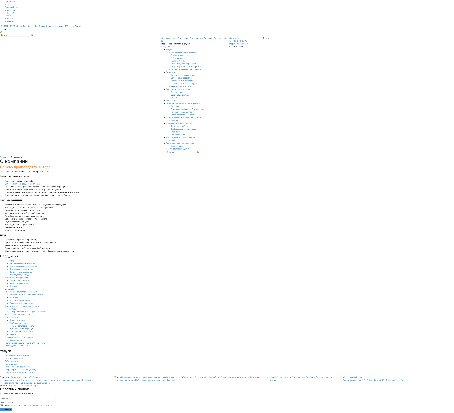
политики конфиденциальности (37, 405)
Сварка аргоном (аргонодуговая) (186, 66)
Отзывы (8, 15)
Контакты (9, 21)
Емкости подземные (180, 92)
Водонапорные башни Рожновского (187, 109)
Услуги (8, 4)
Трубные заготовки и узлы (183, 129)
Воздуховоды (177, 146)
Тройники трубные (179, 126)
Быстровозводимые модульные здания (27, 311)
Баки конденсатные (180, 95)
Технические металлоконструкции (21, 292)
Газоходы (175, 132)
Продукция (10, 1)
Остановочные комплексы (21, 331)
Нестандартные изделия (177, 149)
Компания (271, 377)
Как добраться (76, 26)
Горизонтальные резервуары (184, 83)
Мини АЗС (171, 100)
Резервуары (171, 72)
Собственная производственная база (22, 184)
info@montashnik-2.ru (29, 26)
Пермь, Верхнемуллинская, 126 (53, 26)
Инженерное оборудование (179, 123)
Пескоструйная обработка (183, 63)
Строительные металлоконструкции (22, 306)
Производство (196, 38)
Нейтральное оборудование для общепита (25, 343)
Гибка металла (178, 58)
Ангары (174, 120)
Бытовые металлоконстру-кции (181, 137)
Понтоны (175, 106)
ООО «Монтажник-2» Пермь (26, 385)
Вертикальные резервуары (183, 80)
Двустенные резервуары (182, 78)
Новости (9, 18)
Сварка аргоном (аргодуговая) (235, 377)
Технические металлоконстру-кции (183, 103)
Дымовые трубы (178, 134)
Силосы (174, 98)
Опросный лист (12, 7)
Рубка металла (178, 61)
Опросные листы (169, 38)
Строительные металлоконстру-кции (183, 117)
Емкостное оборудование (178, 89)
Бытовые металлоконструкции (19, 328)
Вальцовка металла (180, 55)
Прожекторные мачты (181, 112)
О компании (10, 10)
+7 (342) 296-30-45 (9, 26)
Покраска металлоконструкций (186, 69)
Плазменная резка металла (183, 52)
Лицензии (9, 13)
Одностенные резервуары (183, 75)
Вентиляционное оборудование (181, 143)
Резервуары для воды (181, 86)
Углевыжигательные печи (182, 115)
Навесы (174, 140)
